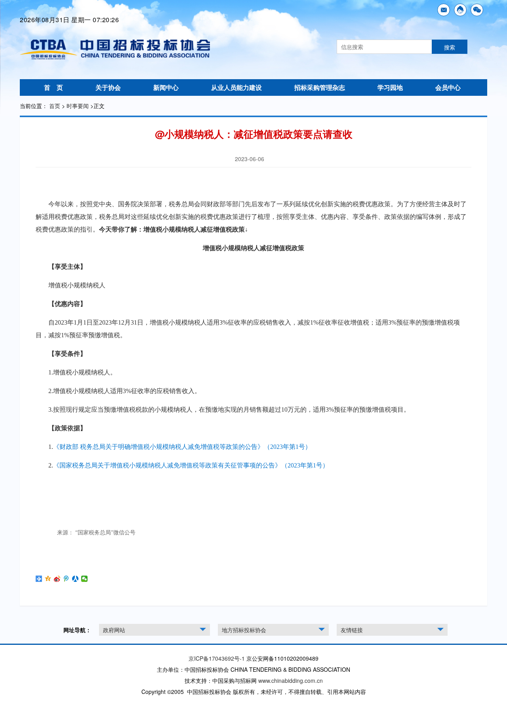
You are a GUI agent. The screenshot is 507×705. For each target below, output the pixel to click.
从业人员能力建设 (236, 87)
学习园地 (390, 87)
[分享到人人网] (75, 579)
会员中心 (448, 87)
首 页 (53, 87)
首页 (54, 106)
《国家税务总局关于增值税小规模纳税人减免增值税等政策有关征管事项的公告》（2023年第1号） (191, 465)
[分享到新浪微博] (57, 579)
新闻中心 (166, 87)
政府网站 (114, 630)
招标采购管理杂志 (319, 87)
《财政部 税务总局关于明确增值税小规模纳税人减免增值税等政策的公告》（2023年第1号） (182, 446)
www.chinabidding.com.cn (290, 680)
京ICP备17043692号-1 (217, 658)
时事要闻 (78, 106)
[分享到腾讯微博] (66, 579)
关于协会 (108, 87)
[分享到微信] (84, 579)
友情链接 (352, 630)
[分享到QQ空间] (48, 579)
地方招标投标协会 (244, 630)
